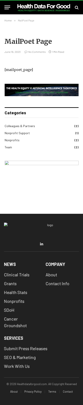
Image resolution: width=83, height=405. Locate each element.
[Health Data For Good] (44, 7)
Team (8, 147)
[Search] (76, 7)
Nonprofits (12, 140)
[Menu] (7, 7)
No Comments (37, 51)
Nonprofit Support (17, 133)
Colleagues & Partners (20, 126)
